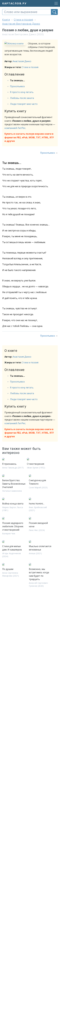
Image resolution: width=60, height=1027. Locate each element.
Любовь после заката (22, 98)
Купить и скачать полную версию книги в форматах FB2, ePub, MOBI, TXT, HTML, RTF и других (29, 137)
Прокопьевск (17, 86)
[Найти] (54, 12)
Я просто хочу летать (21, 92)
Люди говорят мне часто (24, 103)
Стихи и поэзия (30, 67)
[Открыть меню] (55, 3)
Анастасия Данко (22, 61)
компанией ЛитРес (14, 128)
